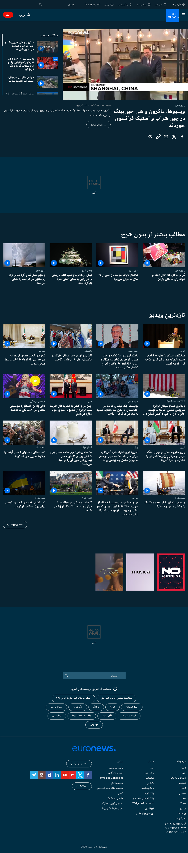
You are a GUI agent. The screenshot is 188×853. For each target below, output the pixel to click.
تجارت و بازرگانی (178, 778)
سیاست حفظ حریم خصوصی (109, 788)
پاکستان (88, 351)
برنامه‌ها (182, 813)
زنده (8, 14)
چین (90, 401)
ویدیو (183, 808)
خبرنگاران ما (180, 818)
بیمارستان (57, 716)
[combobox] (58, 4)
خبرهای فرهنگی (37, 401)
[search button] (40, 4)
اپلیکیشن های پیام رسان (143, 798)
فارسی (178, 4)
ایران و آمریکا (129, 716)
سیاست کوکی (116, 783)
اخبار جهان (133, 351)
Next (183, 788)
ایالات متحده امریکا (175, 401)
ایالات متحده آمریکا (81, 716)
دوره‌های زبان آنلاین (145, 813)
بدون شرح (180, 270)
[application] (125, 64)
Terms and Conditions (110, 778)
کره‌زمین (182, 783)
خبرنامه (83, 786)
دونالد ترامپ (56, 707)
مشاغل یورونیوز (115, 798)
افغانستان (40, 447)
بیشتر (120, 762)
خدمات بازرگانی (115, 773)
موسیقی (94, 725)
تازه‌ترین (150, 783)
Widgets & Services (143, 803)
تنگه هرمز (77, 707)
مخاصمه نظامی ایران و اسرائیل (116, 698)
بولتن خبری (149, 773)
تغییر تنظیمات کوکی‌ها (112, 808)
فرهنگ (96, 707)
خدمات (150, 762)
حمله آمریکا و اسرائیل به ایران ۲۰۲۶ (73, 698)
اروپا (183, 768)
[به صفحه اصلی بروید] (172, 15)
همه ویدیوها (17, 524)
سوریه (42, 351)
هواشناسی (149, 778)
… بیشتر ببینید (98, 124)
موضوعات (181, 762)
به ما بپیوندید (148, 788)
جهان (183, 773)
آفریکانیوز (149, 808)
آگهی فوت (107, 716)
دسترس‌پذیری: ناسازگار (112, 803)
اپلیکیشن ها (149, 793)
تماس (120, 793)
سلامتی (182, 793)
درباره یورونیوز (116, 768)
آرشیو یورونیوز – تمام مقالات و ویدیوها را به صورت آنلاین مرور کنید (175, 828)
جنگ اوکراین (132, 707)
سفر (184, 798)
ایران (182, 351)
